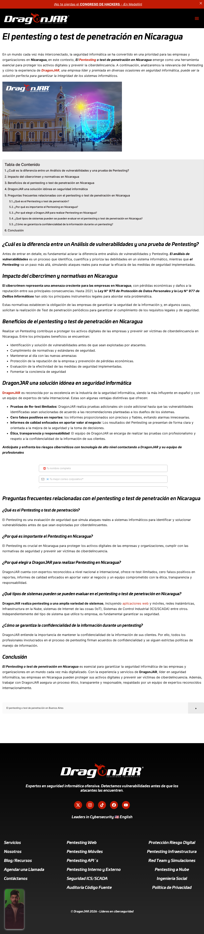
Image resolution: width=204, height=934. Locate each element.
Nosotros (13, 852)
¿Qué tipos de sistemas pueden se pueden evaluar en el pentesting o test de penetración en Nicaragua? (79, 218)
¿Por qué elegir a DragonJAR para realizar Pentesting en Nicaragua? (55, 212)
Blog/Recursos (18, 861)
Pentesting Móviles (85, 852)
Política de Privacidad (172, 888)
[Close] (201, 3)
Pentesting (87, 60)
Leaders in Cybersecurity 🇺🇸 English (102, 817)
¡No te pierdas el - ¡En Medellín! (98, 4)
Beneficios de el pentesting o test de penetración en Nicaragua (51, 182)
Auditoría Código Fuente (89, 888)
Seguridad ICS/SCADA (87, 879)
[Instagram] (90, 805)
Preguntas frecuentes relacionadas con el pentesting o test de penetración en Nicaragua (69, 195)
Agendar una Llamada (24, 870)
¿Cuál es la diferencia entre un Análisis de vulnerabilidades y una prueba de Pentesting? (68, 170)
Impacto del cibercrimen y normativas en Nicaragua (43, 176)
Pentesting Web (82, 843)
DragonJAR (11, 393)
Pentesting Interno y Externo (94, 870)
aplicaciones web (136, 603)
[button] (196, 18)
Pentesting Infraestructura (172, 852)
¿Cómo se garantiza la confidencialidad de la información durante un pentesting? (63, 224)
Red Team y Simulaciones (171, 861)
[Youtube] (126, 805)
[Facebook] (114, 805)
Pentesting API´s (82, 861)
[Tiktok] (102, 805)
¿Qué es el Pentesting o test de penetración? (41, 201)
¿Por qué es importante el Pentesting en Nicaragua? (46, 206)
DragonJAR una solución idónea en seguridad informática (48, 189)
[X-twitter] (78, 805)
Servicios (12, 843)
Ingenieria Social (172, 879)
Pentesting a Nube (172, 870)
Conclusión (16, 230)
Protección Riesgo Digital (172, 843)
